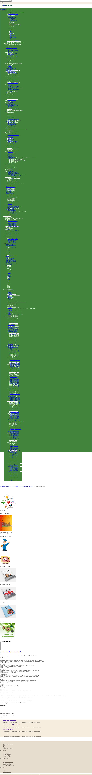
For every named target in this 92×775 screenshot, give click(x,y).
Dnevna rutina (9, 292)
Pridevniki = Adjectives (8, 177)
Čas (8, 281)
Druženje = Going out (9, 109)
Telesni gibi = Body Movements (12, 59)
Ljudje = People (8, 84)
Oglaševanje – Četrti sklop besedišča (14, 412)
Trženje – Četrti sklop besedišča (14, 447)
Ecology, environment (11, 16)
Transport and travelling (13, 37)
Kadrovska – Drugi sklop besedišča (14, 433)
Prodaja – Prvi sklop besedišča (14, 472)
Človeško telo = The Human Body (10, 57)
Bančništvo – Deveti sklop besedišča (14, 387)
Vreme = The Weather (10, 102)
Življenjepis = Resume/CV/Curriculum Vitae (11, 263)
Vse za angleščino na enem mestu (8, 733)
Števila (8, 238)
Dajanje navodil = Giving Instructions (12, 332)
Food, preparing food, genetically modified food (15, 24)
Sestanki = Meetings (10, 324)
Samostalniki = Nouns (7, 179)
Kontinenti (9, 290)
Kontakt (4, 747)
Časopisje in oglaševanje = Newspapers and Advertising (14, 120)
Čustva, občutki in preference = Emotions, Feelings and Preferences (13, 63)
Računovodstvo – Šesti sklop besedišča (15, 402)
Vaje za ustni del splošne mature (12, 17)
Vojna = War (9, 66)
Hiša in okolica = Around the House (10, 70)
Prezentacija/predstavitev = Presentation (13, 331)
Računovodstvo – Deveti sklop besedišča (15, 405)
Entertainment (10, 17)
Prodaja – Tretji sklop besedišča (14, 474)
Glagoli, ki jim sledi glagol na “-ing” (13, 162)
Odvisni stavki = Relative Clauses (9, 172)
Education (11, 24)
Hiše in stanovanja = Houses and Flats (13, 73)
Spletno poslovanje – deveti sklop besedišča (15, 429)
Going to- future (10, 155)
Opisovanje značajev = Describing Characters (12, 99)
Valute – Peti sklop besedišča (13, 456)
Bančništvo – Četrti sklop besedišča (14, 382)
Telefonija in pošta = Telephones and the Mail (13, 135)
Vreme (9, 282)
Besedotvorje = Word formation (10, 209)
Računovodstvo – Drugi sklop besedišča (15, 398)
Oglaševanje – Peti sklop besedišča (14, 413)
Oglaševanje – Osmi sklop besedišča (14, 416)
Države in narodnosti (10, 291)
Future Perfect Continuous (11, 161)
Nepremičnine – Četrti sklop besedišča (15, 394)
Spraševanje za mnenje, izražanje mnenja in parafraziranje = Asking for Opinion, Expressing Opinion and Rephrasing (21, 308)
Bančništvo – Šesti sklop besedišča (14, 384)
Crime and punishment (13, 23)
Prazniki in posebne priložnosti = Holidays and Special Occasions (15, 110)
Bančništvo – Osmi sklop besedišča (14, 386)
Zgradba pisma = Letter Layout (10, 244)
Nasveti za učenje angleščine (7, 763)
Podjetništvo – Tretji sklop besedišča (14, 351)
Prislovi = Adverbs (8, 189)
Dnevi (8, 274)
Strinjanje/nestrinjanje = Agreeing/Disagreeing (13, 345)
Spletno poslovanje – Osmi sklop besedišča (15, 428)
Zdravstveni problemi (10, 298)
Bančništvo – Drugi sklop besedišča (14, 380)
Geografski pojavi (10, 297)
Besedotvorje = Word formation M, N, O (13, 221)
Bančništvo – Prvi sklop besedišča (14, 379)
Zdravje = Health (7, 123)
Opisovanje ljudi (10, 293)
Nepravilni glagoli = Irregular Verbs (11, 153)
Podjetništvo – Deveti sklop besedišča (13, 324)
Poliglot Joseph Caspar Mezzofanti (8, 765)
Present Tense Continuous (11, 153)
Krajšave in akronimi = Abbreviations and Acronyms (13, 295)
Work (9, 36)
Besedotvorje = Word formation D (11, 189)
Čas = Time (9, 52)
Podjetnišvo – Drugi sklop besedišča (13, 316)
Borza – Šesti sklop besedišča (12, 344)
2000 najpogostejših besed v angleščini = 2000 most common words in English (17, 129)
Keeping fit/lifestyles (11, 26)
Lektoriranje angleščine (6, 756)
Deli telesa (9, 273)
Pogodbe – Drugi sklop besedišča (14, 468)
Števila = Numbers (10, 55)
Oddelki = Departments (11, 318)
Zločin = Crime (10, 67)
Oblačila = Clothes (10, 107)
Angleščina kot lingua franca (7, 764)
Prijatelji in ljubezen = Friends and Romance (13, 86)
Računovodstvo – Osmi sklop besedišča (15, 404)
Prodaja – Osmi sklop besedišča (14, 480)
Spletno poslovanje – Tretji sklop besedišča (15, 422)
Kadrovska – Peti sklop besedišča (14, 436)
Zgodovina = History (10, 103)
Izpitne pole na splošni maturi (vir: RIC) (13, 14)
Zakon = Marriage (10, 91)
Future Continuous (10, 162)
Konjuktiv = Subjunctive (9, 228)
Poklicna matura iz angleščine (9, 41)
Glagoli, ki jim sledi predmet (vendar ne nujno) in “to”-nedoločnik (17, 160)
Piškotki (4, 745)
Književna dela (10, 39)
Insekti (9, 279)
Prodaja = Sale (8, 442)
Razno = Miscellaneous (8, 128)
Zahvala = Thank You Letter (9, 264)
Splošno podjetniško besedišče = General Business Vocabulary (15, 314)
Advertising (11, 21)
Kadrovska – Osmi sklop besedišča (14, 439)
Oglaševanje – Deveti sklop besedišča (14, 417)
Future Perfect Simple (10, 160)
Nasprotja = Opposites (11, 54)
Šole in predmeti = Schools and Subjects (12, 75)
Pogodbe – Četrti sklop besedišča (14, 470)
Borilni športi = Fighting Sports (12, 126)
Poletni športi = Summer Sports (12, 124)
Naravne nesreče (9, 266)
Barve (7, 239)
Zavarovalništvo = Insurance (11, 359)
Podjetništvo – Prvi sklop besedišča (13, 315)
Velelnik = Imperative (7, 171)
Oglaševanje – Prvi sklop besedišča (13, 377)
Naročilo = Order (7, 221)
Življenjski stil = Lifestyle (11, 139)
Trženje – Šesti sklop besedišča (13, 420)
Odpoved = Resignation (9, 259)
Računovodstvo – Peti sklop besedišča (15, 401)
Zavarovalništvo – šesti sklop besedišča (15, 365)
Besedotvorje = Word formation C (11, 188)
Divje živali (9, 276)
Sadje (7, 240)
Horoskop (9, 300)
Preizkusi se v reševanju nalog (5, 641)
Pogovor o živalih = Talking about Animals (13, 101)
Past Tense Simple (10, 158)
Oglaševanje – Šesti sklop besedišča (14, 414)
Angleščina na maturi (7, 9)
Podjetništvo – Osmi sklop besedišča (13, 323)
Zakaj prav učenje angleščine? (8, 762)
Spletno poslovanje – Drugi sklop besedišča (15, 421)
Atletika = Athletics (10, 125)
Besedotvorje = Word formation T (11, 201)
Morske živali (9, 309)
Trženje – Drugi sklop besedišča (14, 445)
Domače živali (9, 272)
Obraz (7, 267)
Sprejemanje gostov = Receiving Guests (12, 299)
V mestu (9, 283)
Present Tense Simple (10, 152)
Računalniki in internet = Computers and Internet (13, 121)
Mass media (11, 30)
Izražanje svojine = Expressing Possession (13, 206)
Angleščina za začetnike (8, 265)
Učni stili (4, 761)
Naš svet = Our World (7, 84)
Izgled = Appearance (10, 106)
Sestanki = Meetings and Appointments (11, 260)
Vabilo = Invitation (8, 262)
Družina (8, 268)
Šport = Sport (6, 111)
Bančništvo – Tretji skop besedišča (13, 348)
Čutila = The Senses (10, 58)
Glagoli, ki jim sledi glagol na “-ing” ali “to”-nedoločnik (16, 159)
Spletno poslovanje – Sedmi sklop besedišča (14, 396)
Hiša (7, 274)
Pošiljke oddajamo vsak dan (8, 729)
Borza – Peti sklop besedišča (13, 376)
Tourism (11, 36)
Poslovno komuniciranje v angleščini (10, 317)
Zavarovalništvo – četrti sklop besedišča (15, 363)
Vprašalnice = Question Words (12, 242)
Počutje (9, 284)
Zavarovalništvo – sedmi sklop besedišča (15, 366)
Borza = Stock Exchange (11, 370)
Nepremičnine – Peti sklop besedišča (14, 395)
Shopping (11, 33)
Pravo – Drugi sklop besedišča (14, 465)
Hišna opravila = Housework (11, 71)
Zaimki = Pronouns (7, 170)
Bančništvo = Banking (11, 378)
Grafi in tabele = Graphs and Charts (11, 306)
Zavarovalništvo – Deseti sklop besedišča (14, 336)
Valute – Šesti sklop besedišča (14, 457)
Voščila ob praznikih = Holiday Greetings (11, 261)
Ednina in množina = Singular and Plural (13, 205)
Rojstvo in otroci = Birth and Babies (12, 87)
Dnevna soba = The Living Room (12, 72)
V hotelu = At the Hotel (11, 110)
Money (11, 31)
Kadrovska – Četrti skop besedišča (14, 435)
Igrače (7, 288)
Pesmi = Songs (11, 131)
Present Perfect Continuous (11, 157)
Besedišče (6, 237)
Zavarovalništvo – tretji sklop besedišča (15, 362)
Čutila (8, 278)
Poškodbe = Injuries (10, 138)
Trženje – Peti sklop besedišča (14, 448)
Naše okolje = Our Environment (11, 90)
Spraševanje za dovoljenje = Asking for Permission (13, 309)
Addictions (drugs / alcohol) (13, 20)
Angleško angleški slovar (7, 772)
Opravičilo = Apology (7, 227)
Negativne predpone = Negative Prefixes (13, 53)
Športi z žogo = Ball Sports (11, 123)
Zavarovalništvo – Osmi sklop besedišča (15, 367)
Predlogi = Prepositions (10, 173)
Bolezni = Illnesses (10, 137)
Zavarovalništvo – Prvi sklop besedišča (14, 326)
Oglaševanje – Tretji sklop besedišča (14, 411)
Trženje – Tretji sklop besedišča (14, 446)
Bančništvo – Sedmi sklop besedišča (14, 385)
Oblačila (9, 277)
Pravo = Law (8, 433)
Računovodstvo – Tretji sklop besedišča (15, 399)
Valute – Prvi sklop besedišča (13, 452)
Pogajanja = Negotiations (10, 305)
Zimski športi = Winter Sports (11, 122)
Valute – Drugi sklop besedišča (14, 453)
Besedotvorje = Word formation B (12, 211)
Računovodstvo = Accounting (11, 396)
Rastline (8, 277)
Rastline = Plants (10, 93)
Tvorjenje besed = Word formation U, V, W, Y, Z (13, 202)
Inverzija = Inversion (10, 232)
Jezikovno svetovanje (6, 753)
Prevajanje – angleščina (6, 755)
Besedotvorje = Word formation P (11, 198)
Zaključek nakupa (3, 9)
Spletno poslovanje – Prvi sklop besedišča (15, 420)
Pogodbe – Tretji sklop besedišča (14, 469)
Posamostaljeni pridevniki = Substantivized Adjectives (13, 178)
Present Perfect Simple (11, 156)
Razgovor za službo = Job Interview (12, 328)
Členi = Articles (9, 180)
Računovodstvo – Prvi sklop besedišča (15, 397)
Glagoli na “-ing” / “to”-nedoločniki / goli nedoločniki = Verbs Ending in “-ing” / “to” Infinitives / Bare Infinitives (21, 157)
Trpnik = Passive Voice (8, 169)
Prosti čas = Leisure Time (9, 111)
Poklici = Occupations (10, 82)
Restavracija (9, 307)
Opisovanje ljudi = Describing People (10, 104)
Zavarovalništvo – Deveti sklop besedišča (15, 368)
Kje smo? (4, 746)
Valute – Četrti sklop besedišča (14, 455)
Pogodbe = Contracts (10, 466)
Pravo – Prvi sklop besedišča (13, 464)
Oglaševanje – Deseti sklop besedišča (14, 418)
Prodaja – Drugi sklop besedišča (14, 473)
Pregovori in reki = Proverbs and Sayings (12, 51)
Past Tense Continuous (11, 159)
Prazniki (9, 299)
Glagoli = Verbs (7, 151)
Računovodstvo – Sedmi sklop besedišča (15, 403)
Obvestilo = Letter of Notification (10, 258)
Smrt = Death (9, 88)
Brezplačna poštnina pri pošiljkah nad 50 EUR (11, 724)
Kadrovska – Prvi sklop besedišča (14, 432)
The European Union (12, 35)
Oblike (8, 285)
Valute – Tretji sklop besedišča (14, 454)
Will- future (9, 154)
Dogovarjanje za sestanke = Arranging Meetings (13, 307)
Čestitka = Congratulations (9, 249)
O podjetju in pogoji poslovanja (8, 744)
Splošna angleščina (7, 43)
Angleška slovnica (7, 132)
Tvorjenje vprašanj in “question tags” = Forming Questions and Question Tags (17, 211)
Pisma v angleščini (7, 216)
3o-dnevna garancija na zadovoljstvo (9, 720)
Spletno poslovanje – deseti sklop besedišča (15, 430)
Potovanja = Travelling (7, 100)
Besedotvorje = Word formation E (12, 214)
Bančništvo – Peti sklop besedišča (14, 383)
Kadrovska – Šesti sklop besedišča (14, 437)
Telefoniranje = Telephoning (11, 325)
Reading (11, 32)
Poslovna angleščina (7, 289)
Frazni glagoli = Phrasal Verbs (12, 171)
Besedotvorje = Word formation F (11, 191)
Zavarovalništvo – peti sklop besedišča (15, 364)
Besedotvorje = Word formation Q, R (11, 199)
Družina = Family (10, 85)
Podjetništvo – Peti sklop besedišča (14, 353)
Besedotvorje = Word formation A (12, 210)
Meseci (9, 280)
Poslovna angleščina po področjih (10, 346)
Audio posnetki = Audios (11, 143)
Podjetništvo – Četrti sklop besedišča (14, 352)
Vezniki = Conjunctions (11, 241)
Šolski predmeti (10, 308)
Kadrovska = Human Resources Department (13, 431)
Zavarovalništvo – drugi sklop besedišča (15, 361)
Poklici (9, 275)
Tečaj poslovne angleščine (7, 754)
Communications (12, 22)
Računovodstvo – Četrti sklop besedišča (15, 400)
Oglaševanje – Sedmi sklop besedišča (14, 415)
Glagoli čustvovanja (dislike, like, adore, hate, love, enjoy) (16, 158)
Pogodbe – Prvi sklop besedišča (14, 467)
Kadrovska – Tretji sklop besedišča (14, 434)
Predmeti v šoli (10, 310)
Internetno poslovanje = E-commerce (12, 419)
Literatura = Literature (10, 117)
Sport (9, 32)
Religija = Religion (10, 65)
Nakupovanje (9, 313)
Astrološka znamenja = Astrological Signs (13, 105)
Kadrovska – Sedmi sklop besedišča (14, 438)
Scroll (1, 717)
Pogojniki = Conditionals (9, 186)
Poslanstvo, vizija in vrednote (7, 748)
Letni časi (9, 311)
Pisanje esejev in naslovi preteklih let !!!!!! (13, 40)
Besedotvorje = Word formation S (12, 224)
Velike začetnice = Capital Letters (12, 240)
